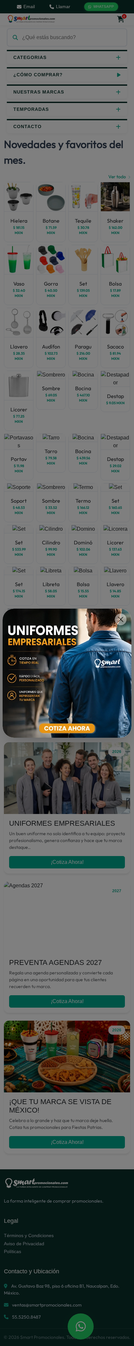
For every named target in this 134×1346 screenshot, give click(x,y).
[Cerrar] (121, 619)
